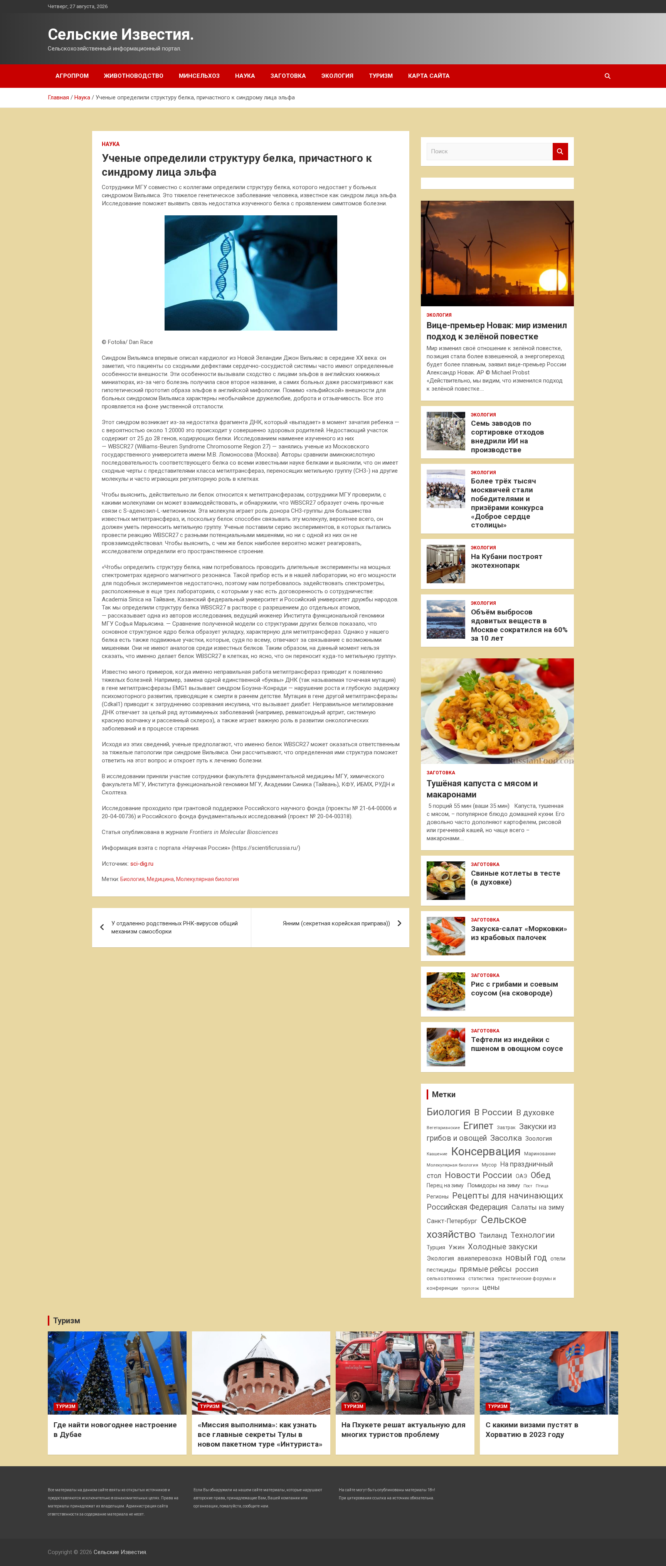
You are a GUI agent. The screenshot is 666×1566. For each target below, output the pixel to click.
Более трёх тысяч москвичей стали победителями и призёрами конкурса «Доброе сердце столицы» (507, 503)
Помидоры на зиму (493, 1185)
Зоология (538, 1138)
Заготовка (288, 75)
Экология (337, 75)
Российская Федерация (467, 1207)
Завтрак (506, 1127)
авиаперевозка (479, 1258)
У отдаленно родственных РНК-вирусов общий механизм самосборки (174, 927)
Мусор (489, 1165)
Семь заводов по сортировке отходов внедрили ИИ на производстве (507, 436)
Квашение (437, 1153)
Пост (527, 1185)
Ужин (456, 1247)
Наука (245, 75)
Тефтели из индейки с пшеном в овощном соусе (517, 1044)
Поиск (560, 151)
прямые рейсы (486, 1269)
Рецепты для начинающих (507, 1195)
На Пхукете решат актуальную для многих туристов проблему (403, 1429)
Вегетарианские (443, 1127)
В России (493, 1112)
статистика (481, 1278)
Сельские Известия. (121, 34)
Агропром (72, 75)
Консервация (486, 1151)
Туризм (381, 75)
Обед (541, 1175)
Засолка (506, 1138)
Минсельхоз (199, 75)
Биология (132, 879)
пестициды (441, 1269)
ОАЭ (521, 1176)
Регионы (438, 1196)
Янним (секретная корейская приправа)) (336, 923)
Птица (542, 1185)
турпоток (470, 1288)
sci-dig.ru (141, 863)
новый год (526, 1257)
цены (491, 1287)
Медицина (160, 879)
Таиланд (493, 1235)
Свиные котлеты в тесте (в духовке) (515, 877)
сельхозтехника (446, 1278)
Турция (436, 1247)
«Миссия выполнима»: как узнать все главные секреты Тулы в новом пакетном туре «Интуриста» (260, 1434)
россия (526, 1269)
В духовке (535, 1112)
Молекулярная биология (207, 879)
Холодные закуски (502, 1246)
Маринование (540, 1153)
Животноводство (133, 75)
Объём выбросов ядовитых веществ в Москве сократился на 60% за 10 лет (519, 625)
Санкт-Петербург (452, 1221)
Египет (478, 1125)
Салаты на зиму (537, 1207)
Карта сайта (429, 75)
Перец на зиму (445, 1185)
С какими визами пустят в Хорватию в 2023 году (532, 1429)
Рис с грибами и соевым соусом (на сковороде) (514, 988)
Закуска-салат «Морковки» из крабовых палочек (519, 933)
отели (557, 1258)
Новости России (478, 1175)
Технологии (533, 1235)
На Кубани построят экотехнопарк (507, 561)
